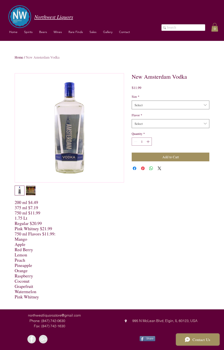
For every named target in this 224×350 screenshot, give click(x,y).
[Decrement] (135, 141)
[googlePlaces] (126, 321)
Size (135, 96)
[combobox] (170, 105)
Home (19, 57)
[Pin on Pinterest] (142, 168)
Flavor (137, 115)
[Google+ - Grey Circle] (43, 339)
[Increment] (148, 141)
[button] (57, 32)
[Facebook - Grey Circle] (31, 339)
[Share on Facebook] (134, 168)
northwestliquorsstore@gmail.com (54, 315)
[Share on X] (159, 168)
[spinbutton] (142, 141)
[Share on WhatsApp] (151, 168)
